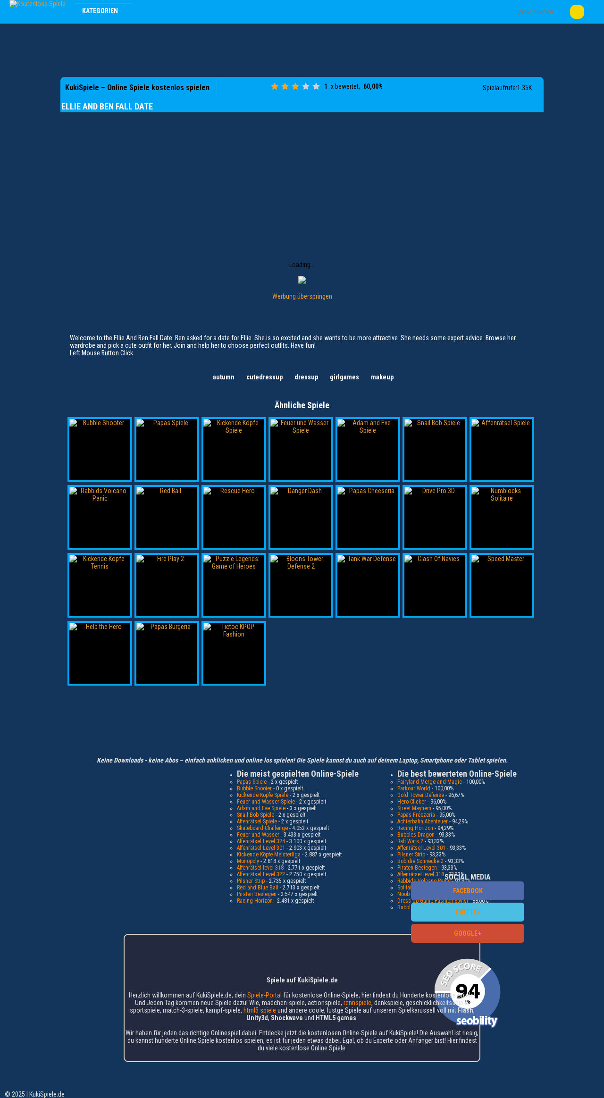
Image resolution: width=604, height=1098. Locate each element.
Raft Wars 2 (410, 841)
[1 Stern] (274, 86)
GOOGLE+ (467, 933)
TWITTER (467, 912)
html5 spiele (259, 1010)
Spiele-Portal (264, 995)
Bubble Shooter (254, 788)
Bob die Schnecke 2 (420, 861)
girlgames (344, 377)
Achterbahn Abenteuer (422, 821)
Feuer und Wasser (258, 834)
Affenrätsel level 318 (260, 867)
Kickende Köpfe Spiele (262, 795)
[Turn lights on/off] (246, 88)
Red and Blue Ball (257, 887)
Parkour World (413, 788)
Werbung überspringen (302, 296)
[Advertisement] (302, 49)
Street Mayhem (414, 808)
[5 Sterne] (316, 86)
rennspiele (357, 1002)
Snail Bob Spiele (255, 815)
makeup (382, 377)
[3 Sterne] (295, 86)
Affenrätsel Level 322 (261, 874)
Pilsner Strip (251, 881)
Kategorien (100, 11)
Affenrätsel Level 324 (261, 841)
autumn (224, 377)
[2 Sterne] (285, 86)
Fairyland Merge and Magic (429, 782)
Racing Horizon (255, 900)
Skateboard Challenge (262, 828)
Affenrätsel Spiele (257, 821)
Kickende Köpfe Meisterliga (269, 854)
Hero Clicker (411, 801)
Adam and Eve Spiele (261, 808)
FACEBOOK (468, 891)
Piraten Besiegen (257, 894)
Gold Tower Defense (420, 795)
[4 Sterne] (305, 86)
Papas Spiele (252, 782)
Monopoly (248, 861)
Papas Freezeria (416, 815)
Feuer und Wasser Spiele (266, 801)
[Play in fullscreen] (261, 88)
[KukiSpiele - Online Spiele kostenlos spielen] (37, 4)
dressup (306, 377)
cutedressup (264, 377)
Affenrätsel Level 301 (261, 848)
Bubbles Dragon (416, 834)
